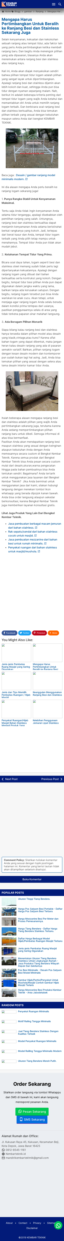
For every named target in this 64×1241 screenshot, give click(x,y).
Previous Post (50, 779)
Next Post (11, 779)
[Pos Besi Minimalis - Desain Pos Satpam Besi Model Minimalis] (9, 973)
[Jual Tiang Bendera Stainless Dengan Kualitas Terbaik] (10, 1034)
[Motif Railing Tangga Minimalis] (10, 1024)
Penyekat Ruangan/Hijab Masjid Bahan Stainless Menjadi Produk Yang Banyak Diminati (15, 724)
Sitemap (51, 1223)
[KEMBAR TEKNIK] (9, 4)
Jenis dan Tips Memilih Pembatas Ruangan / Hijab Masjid (16, 695)
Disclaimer (32, 1228)
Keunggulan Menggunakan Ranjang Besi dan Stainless (47, 693)
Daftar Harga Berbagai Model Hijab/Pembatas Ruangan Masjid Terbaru (40, 939)
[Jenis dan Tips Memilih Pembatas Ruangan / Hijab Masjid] (16, 681)
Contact (23, 1223)
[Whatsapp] (58, 1225)
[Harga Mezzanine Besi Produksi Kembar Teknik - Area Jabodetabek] (9, 993)
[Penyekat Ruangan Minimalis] (10, 1014)
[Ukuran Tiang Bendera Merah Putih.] (10, 1064)
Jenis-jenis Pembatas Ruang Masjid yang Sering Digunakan (16, 667)
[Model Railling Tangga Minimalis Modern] (10, 1054)
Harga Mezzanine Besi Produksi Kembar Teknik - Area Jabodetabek (39, 991)
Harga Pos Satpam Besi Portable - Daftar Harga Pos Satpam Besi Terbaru (40, 910)
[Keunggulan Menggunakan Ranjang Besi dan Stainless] (47, 681)
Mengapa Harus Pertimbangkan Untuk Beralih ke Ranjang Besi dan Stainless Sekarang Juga (30, 26)
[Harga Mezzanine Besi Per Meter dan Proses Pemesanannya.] (9, 921)
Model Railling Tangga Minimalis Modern (40, 1051)
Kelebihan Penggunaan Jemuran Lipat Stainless (46, 721)
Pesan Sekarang (34, 1111)
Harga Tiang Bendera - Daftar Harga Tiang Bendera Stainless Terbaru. (37, 929)
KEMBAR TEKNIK (36, 1237)
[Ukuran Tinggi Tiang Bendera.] (9, 902)
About (9, 1223)
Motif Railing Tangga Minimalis (34, 1021)
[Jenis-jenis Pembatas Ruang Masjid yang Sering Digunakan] (16, 653)
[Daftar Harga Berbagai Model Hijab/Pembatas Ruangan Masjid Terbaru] (9, 941)
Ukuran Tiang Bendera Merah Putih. (37, 1061)
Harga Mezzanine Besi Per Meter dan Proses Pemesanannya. (38, 920)
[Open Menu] (54, 4)
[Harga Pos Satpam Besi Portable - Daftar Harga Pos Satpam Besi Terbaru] (9, 912)
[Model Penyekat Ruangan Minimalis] (10, 1044)
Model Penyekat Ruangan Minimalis (37, 1041)
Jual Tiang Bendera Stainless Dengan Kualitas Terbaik (38, 1032)
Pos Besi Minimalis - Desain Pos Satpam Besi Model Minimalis (40, 971)
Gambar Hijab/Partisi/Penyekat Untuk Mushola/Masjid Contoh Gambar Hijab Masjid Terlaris (38, 982)
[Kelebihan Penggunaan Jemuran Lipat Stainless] (47, 709)
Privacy (37, 1223)
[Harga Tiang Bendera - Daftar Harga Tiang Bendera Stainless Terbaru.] (9, 931)
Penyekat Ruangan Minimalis (33, 1011)
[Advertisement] (32, 590)
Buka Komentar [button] (32, 879)
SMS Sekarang (34, 1119)
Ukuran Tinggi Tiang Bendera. (34, 899)
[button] (53, 633)
